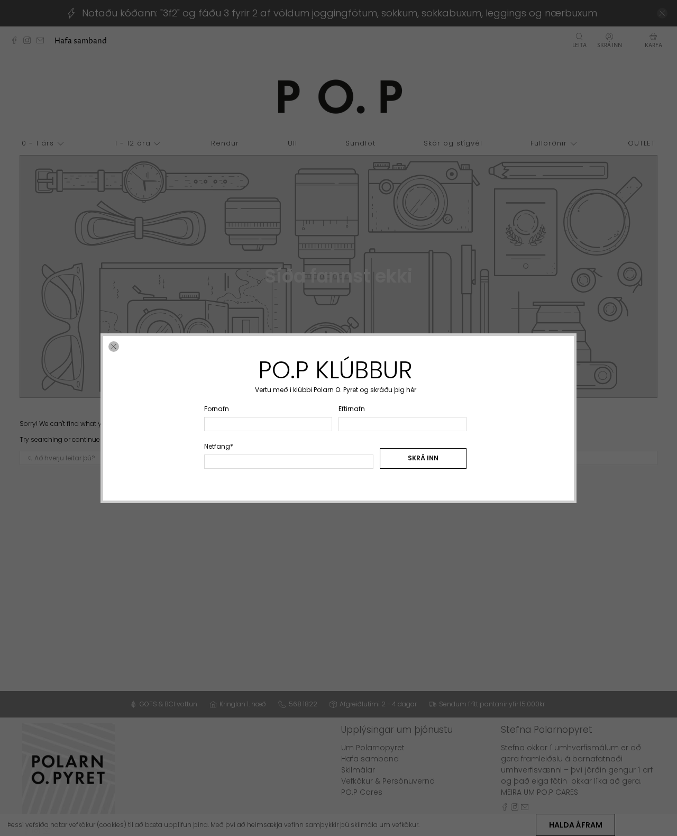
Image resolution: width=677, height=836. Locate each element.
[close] (113, 346)
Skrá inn (423, 457)
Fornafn (216, 408)
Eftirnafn (351, 408)
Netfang (218, 445)
